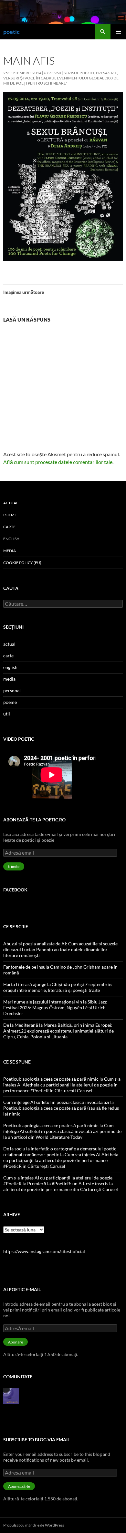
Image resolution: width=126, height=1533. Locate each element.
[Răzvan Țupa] (11, 1395)
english (11, 538)
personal (12, 690)
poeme (10, 514)
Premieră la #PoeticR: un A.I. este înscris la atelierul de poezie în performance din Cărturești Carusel (60, 1186)
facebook (15, 889)
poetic (11, 31)
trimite (13, 866)
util (6, 713)
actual (10, 502)
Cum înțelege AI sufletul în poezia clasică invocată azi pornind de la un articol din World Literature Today (62, 1131)
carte (9, 526)
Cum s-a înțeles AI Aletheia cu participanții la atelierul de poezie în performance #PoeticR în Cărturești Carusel (62, 1084)
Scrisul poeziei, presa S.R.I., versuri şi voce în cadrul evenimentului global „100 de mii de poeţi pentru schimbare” (61, 78)
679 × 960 (52, 72)
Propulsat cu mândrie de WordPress (33, 1525)
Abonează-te (19, 1486)
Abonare (15, 1342)
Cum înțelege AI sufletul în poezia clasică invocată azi (56, 1102)
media (9, 550)
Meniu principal (118, 31)
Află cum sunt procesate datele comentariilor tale (57, 462)
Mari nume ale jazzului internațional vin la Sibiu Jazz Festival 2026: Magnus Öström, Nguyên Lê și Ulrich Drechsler (55, 1007)
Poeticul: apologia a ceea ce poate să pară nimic (51, 1079)
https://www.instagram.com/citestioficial (44, 1251)
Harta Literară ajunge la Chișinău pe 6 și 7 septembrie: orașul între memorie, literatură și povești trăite (57, 987)
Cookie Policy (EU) (22, 562)
